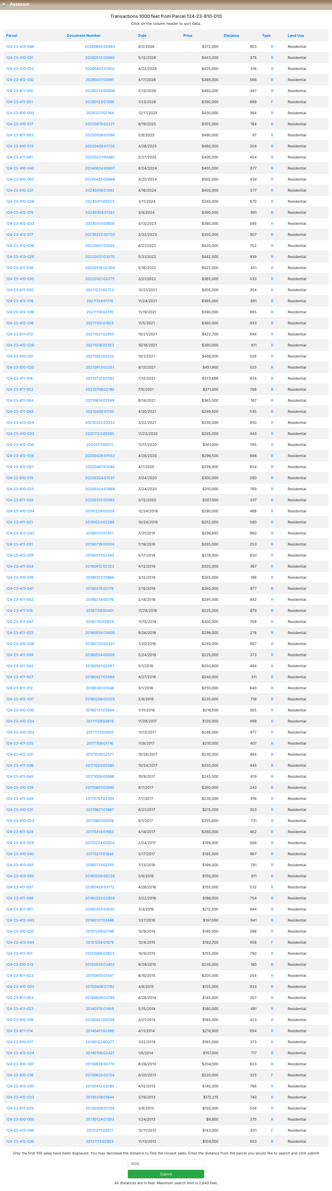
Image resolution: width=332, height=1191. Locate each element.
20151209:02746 (100, 931)
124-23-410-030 (20, 710)
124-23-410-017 (19, 124)
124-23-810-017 (19, 1042)
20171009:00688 (100, 776)
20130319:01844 (100, 1097)
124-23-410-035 (20, 278)
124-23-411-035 (19, 743)
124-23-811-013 (19, 334)
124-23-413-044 (20, 942)
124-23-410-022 (20, 68)
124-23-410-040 (20, 168)
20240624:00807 (100, 168)
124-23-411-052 (19, 599)
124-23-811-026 (19, 500)
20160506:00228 (100, 876)
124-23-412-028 (20, 345)
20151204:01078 (100, 942)
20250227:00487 (100, 157)
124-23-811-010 (19, 90)
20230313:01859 (99, 223)
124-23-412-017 (19, 234)
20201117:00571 (100, 444)
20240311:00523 (99, 201)
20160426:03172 (100, 887)
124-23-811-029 (19, 1108)
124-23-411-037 (19, 887)
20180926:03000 (100, 632)
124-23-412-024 (20, 1053)
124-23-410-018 (19, 577)
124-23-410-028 (20, 201)
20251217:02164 (100, 113)
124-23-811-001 (19, 909)
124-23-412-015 (19, 212)
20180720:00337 (100, 643)
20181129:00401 (100, 610)
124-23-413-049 (20, 1130)
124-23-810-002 (20, 179)
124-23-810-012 (19, 964)
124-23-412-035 (20, 1141)
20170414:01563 (100, 831)
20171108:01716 (100, 743)
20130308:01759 (100, 1108)
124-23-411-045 (19, 776)
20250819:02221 (99, 124)
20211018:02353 (100, 345)
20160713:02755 (100, 865)
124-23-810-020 (20, 367)
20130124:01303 (100, 1119)
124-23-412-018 (19, 301)
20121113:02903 (100, 1141)
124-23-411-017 (19, 953)
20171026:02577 (100, 754)
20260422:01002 (100, 68)
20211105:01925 (100, 323)
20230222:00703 (100, 234)
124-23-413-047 (20, 588)
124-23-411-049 (19, 798)
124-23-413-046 (20, 46)
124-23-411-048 (19, 898)
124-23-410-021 (19, 57)
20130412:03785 (100, 1086)
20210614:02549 (99, 400)
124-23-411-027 (19, 677)
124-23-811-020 (19, 290)
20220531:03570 (100, 256)
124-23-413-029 (20, 422)
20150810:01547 (100, 975)
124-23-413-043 (20, 533)
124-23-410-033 (20, 433)
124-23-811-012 (19, 688)
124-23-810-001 (19, 356)
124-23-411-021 (19, 522)
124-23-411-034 (19, 566)
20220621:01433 (99, 245)
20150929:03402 (100, 964)
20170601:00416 (100, 820)
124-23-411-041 (19, 157)
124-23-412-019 (19, 555)
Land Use (296, 35)
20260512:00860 (100, 57)
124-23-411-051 (19, 102)
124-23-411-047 (19, 621)
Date (142, 35)
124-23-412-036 (20, 312)
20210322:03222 (100, 422)
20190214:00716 (100, 599)
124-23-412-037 (20, 699)
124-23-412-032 (20, 79)
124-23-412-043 (20, 920)
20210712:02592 (100, 378)
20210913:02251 (100, 367)
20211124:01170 (100, 301)
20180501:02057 (100, 666)
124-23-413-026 (20, 256)
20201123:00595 (99, 433)
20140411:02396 (100, 1030)
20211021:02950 (100, 334)
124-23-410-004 (20, 732)
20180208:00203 (100, 699)
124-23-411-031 (19, 544)
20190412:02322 (99, 566)
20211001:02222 (100, 356)
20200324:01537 (100, 478)
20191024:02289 (99, 522)
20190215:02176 (100, 588)
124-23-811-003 (19, 135)
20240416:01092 (99, 190)
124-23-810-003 (20, 113)
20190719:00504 (100, 544)
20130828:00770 (100, 1064)
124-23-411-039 (19, 654)
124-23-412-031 (19, 754)
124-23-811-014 (19, 1030)
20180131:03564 (100, 710)
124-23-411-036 (19, 765)
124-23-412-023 (20, 1097)
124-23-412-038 (20, 245)
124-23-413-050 (20, 876)
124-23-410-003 (20, 986)
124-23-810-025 (20, 489)
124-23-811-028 (19, 831)
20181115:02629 (100, 621)
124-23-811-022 (19, 975)
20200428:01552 (100, 455)
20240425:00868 (100, 179)
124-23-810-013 (19, 146)
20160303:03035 (100, 909)
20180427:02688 (100, 677)
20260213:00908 (100, 90)
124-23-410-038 (20, 643)
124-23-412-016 (19, 323)
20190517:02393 (100, 555)
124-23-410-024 (20, 721)
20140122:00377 (100, 1042)
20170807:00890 (99, 787)
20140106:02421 (100, 1053)
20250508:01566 (100, 135)
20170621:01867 (100, 809)
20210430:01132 (100, 411)
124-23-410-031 (19, 809)
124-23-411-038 (19, 267)
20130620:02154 (99, 1075)
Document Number (84, 35)
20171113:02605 (100, 732)
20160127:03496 (100, 920)
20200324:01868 (100, 489)
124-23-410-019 (19, 787)
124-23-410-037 (20, 1064)
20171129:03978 (100, 721)
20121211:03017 (100, 1130)
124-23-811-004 (19, 400)
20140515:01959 (100, 1008)
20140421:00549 (99, 1019)
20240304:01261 (99, 212)
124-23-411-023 (19, 1008)
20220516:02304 (100, 267)
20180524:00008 (100, 654)
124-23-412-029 (20, 842)
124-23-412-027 (20, 466)
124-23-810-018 (19, 1019)
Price (187, 35)
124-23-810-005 (20, 1119)
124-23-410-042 (20, 854)
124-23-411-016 (19, 378)
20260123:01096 (99, 102)
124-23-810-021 (19, 190)
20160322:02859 (100, 898)
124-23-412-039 (20, 444)
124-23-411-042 (19, 666)
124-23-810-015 (19, 478)
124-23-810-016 (19, 1075)
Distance (231, 35)
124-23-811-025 (19, 632)
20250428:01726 (100, 146)
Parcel (11, 35)
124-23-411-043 (19, 411)
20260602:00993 (100, 46)
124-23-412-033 (20, 223)
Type (266, 35)
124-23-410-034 (20, 511)
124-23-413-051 (19, 865)
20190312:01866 (100, 577)
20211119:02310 (100, 312)
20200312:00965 (100, 500)
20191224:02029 (99, 511)
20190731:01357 (100, 533)
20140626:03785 (100, 997)
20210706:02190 (100, 389)
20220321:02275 (100, 278)
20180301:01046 (100, 688)
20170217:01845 (100, 854)
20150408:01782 (100, 986)
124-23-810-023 (20, 820)
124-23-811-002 (19, 389)
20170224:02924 (100, 842)
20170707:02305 (100, 798)
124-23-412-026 (20, 455)
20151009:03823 (99, 953)
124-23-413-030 (20, 1086)
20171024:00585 (100, 765)
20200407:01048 (100, 466)
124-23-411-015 (19, 610)
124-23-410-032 (20, 931)
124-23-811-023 (19, 997)
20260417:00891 (100, 79)
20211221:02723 (100, 290)
